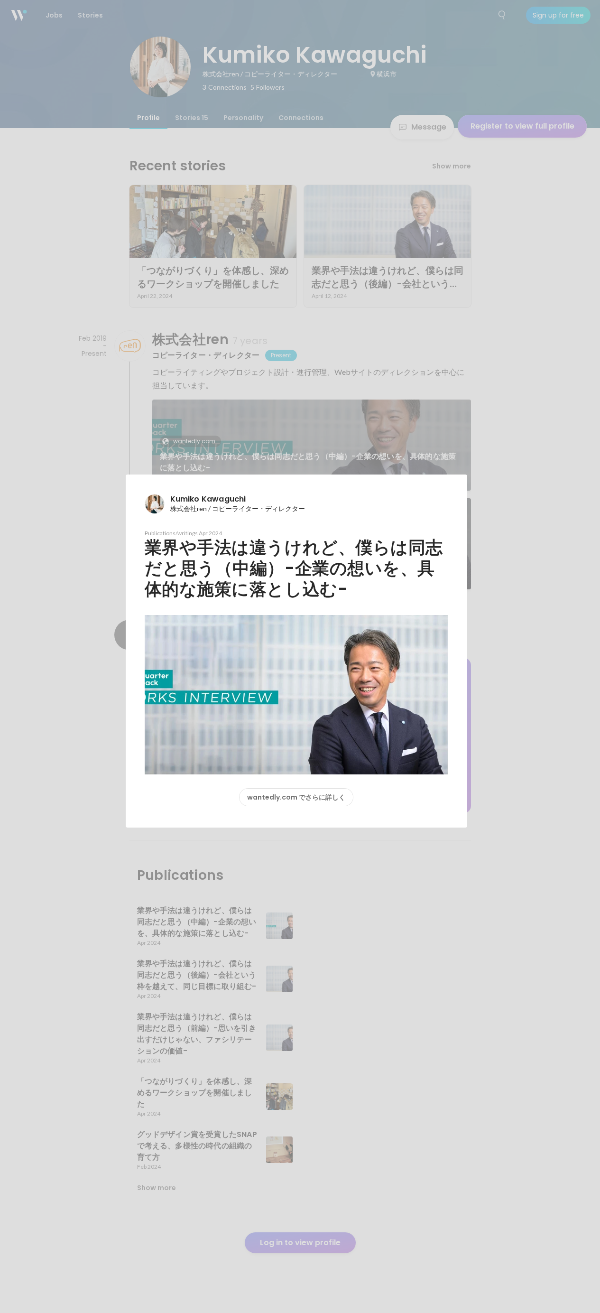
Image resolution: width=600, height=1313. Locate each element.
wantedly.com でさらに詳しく (296, 797)
